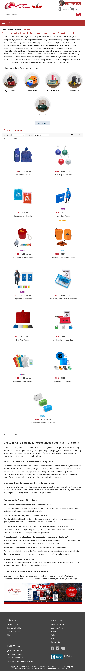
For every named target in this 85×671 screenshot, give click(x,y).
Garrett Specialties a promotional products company (51, 666)
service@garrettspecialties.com (20, 661)
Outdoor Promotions (14, 29)
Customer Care (57, 628)
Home (4, 29)
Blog (9, 635)
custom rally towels (35, 562)
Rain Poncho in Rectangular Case (43, 423)
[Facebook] (52, 648)
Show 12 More (42, 123)
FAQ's (53, 635)
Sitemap (64, 668)
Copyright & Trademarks (45, 668)
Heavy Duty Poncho (63, 216)
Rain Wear (26, 29)
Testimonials (12, 624)
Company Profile (14, 628)
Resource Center (58, 624)
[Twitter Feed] (57, 648)
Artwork (54, 631)
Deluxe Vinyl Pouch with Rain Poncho (63, 299)
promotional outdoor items (15, 565)
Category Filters (16, 130)
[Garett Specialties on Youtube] (63, 648)
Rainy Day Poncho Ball (63, 175)
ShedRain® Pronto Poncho (23, 381)
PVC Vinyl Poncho (23, 340)
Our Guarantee (13, 631)
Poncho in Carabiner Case (23, 257)
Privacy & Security (22, 668)
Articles (54, 638)
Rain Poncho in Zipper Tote (63, 340)
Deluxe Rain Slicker (23, 175)
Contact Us (73, 3)
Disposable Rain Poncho (23, 216)
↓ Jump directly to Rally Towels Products (21, 68)
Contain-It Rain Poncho (63, 381)
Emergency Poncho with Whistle (63, 257)
